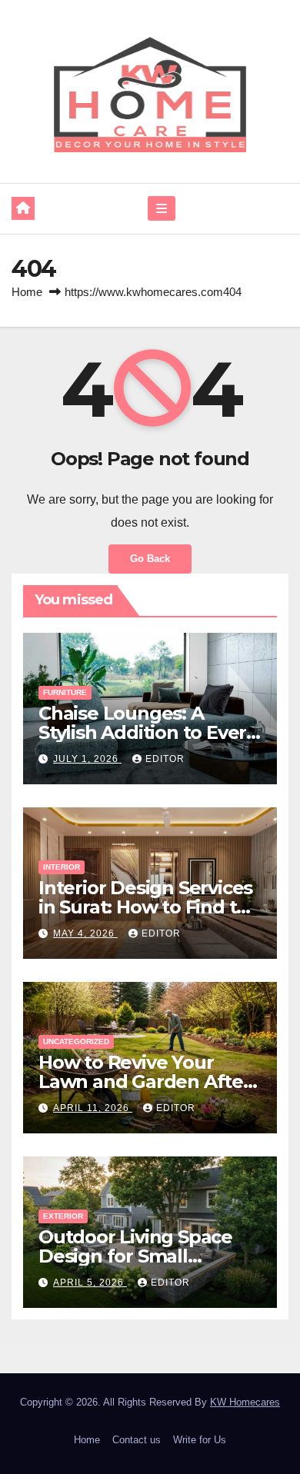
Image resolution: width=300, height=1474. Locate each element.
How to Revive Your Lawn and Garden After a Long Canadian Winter (148, 1081)
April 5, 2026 (90, 1282)
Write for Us (199, 1440)
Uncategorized (76, 1041)
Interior (61, 867)
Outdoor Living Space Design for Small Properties (135, 1256)
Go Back (150, 558)
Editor (165, 759)
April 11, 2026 (92, 1108)
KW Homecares (245, 1402)
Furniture (65, 692)
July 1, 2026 (87, 759)
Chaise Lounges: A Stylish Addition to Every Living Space (147, 732)
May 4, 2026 (85, 933)
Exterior (63, 1216)
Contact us (136, 1440)
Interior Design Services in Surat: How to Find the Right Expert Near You (149, 907)
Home (27, 291)
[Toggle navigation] (161, 208)
